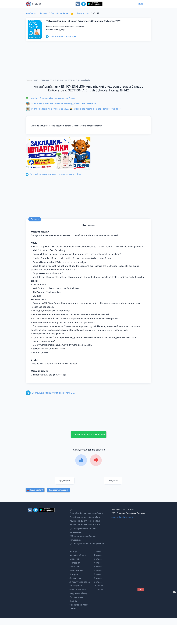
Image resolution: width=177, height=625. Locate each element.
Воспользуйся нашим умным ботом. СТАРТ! (55, 392)
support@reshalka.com (122, 517)
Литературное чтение (79, 582)
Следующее (113, 481)
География (74, 563)
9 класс (97, 582)
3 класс (97, 559)
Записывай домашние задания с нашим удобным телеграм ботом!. (64, 103)
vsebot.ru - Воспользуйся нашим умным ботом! (52, 98)
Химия (72, 608)
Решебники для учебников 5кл (84, 517)
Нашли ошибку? (36, 490)
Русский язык (76, 597)
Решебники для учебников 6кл (84, 521)
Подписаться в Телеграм (63, 36)
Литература (75, 578)
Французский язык (78, 605)
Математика (75, 585)
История (73, 574)
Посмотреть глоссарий (58, 490)
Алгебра (73, 551)
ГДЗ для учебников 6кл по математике (82, 538)
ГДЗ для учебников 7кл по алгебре (86, 543)
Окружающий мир (78, 593)
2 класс (97, 555)
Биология (74, 559)
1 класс (97, 551)
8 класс (97, 578)
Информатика (76, 570)
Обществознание (77, 589)
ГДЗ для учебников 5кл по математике (82, 530)
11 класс (98, 589)
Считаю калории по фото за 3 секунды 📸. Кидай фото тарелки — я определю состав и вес (76, 109)
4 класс (97, 563)
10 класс (98, 585)
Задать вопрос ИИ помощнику (89, 434)
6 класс (97, 570)
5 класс (97, 566)
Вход (140, 4)
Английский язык (78, 555)
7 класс (97, 574)
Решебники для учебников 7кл (84, 524)
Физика (73, 601)
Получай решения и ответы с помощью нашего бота (55, 174)
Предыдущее (64, 481)
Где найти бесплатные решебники (86, 513)
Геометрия (74, 566)
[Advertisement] (156, 607)
